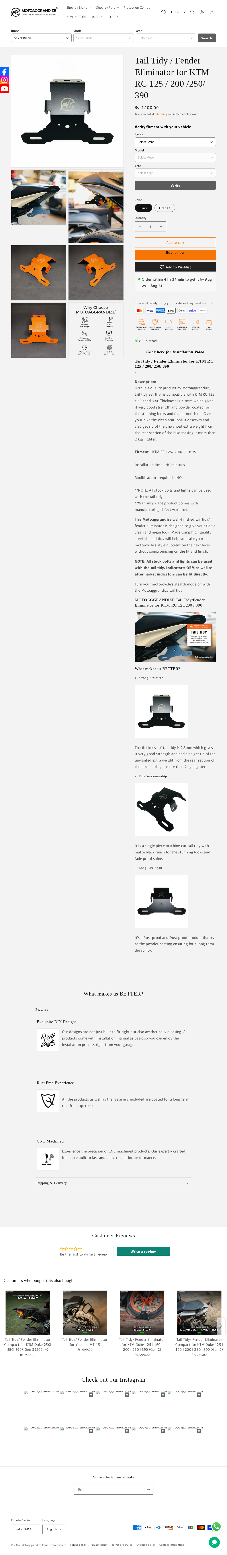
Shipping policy (146, 1544)
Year (139, 31)
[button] (79, 7)
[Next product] (221, 1326)
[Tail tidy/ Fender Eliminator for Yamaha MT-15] (85, 1313)
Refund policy (78, 1544)
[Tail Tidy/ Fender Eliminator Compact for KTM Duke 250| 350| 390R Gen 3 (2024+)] (28, 1313)
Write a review (143, 1251)
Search (206, 38)
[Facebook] (4, 71)
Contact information (171, 1544)
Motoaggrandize (32, 1545)
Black (143, 208)
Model (77, 31)
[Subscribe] (148, 1489)
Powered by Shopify (54, 1545)
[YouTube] (4, 88)
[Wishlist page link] (163, 12)
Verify (175, 185)
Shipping (161, 114)
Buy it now (175, 255)
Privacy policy (99, 1544)
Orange (164, 208)
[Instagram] (4, 79)
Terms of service (122, 1544)
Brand (15, 31)
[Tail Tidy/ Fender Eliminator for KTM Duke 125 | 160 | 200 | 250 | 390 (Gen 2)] (142, 1313)
